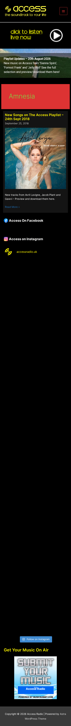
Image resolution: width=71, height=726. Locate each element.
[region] (35, 63)
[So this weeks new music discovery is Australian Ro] (35, 540)
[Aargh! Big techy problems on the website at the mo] (35, 316)
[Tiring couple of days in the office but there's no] (35, 615)
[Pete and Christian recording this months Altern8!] (35, 353)
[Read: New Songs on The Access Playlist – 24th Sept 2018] (35, 158)
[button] (35, 63)
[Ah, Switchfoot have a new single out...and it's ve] (35, 428)
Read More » (12, 207)
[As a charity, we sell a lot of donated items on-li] (35, 578)
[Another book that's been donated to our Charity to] (35, 465)
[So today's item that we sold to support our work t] (35, 503)
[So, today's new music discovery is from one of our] (35, 391)
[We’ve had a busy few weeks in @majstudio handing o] (35, 278)
